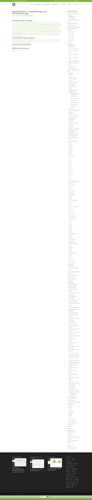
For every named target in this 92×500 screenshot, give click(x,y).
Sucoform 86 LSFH (19, 27)
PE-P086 (49, 25)
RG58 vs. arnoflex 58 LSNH (74, 61)
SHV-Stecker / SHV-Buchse (74, 360)
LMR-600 (70, 148)
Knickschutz (70, 66)
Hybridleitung (68, 469)
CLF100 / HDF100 (72, 233)
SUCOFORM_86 (72, 195)
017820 (70, 407)
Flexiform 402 (15, 28)
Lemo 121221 (71, 34)
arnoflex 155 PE (73, 96)
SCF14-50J (52, 33)
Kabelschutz (70, 446)
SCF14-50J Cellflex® (73, 200)
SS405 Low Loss (72, 239)
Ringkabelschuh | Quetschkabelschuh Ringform (72, 432)
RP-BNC (16, 40)
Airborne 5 (71, 74)
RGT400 (70, 417)
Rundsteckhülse (71, 435)
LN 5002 (70, 231)
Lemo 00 (14, 50)
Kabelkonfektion (30, 15)
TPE (68, 444)
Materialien (70, 273)
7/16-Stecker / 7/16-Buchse (74, 292)
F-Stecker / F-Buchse (72, 25)
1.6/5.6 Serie (68, 459)
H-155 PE (38, 30)
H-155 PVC (49, 30)
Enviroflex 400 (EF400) (73, 243)
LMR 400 (26, 34)
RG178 (13, 22)
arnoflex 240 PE (73, 100)
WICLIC (30, 43)
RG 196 (70, 187)
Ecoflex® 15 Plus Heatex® (74, 116)
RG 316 (70, 222)
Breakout (69, 15)
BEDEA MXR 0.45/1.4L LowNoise (40, 25)
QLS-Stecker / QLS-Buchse (74, 355)
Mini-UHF (18, 41)
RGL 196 (70, 224)
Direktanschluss (42, 41)
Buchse (70, 305)
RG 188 (70, 204)
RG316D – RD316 (47, 24)
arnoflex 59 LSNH (74, 104)
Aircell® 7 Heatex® (73, 82)
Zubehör (63, 4)
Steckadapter (70, 281)
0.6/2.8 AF (71, 210)
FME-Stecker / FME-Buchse (74, 318)
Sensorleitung (76, 479)
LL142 (13, 30)
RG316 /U (33, 24)
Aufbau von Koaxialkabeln (73, 13)
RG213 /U (57, 33)
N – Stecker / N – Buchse (74, 353)
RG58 (27, 28)
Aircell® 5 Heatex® (73, 78)
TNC (20, 40)
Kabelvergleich (71, 43)
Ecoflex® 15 (71, 112)
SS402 (24, 28)
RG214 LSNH (20, 34)
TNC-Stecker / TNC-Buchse (74, 391)
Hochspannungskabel (70, 467)
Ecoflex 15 (14, 36)
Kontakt (75, 4)
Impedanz (70, 428)
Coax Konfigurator (69, 463)
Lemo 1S (23, 50)
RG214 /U (14, 34)
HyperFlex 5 (54, 30)
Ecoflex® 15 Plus (72, 114)
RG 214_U (70, 169)
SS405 (31, 27)
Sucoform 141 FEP (50, 27)
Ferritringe (70, 426)
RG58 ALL (35, 28)
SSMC (48, 40)
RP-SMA (32, 40)
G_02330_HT (71, 413)
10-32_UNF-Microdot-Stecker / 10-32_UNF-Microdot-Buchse (73, 286)
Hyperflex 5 (71, 127)
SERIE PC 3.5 (19, 43)
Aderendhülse (71, 266)
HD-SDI (75, 465)
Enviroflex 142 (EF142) (73, 123)
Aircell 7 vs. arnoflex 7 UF (74, 48)
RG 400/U (70, 249)
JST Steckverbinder (72, 323)
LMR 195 (22, 31)
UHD (73, 485)
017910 (70, 409)
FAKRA (22, 41)
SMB (36, 40)
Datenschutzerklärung (72, 23)
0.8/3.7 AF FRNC (72, 214)
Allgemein (73, 459)
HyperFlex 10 (43, 34)
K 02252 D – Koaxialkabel (74, 128)
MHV (13, 46)
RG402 (20, 28)
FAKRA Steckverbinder (73, 312)
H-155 (70, 257)
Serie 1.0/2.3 (26, 41)
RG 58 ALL (71, 251)
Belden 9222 (71, 411)
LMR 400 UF (31, 34)
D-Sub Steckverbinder (73, 307)
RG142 (57, 28)
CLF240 (17, 31)
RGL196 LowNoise (25, 22)
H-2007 (47, 33)
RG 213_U (70, 167)
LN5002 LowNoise (29, 25)
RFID (77, 477)
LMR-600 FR (71, 150)
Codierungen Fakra (72, 68)
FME (67, 465)
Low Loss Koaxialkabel (72, 448)
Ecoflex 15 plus (21, 36)
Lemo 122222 (71, 36)
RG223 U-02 (22, 30)
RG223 (17, 30)
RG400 (33, 30)
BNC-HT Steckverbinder (73, 301)
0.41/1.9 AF (71, 208)
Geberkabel (71, 465)
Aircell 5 (15, 33)
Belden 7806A (71, 84)
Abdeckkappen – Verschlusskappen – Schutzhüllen (73, 296)
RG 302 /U (71, 220)
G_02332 (70, 415)
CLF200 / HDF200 (72, 86)
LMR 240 (42, 31)
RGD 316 (70, 228)
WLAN (72, 487)
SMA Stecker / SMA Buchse (74, 362)
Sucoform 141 (42, 27)
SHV (16, 46)
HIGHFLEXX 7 (42, 33)
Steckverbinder (55, 4)
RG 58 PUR (71, 247)
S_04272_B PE (31, 33)
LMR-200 (70, 255)
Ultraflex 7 (71, 183)
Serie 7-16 (68, 481)
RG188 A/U (23, 24)
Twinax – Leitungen (72, 421)
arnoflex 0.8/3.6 (73, 94)
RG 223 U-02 (71, 173)
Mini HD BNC (68, 477)
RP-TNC (23, 40)
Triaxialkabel (68, 485)
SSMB (44, 40)
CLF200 (13, 31)
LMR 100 (22, 25)
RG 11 (70, 158)
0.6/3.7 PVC (71, 212)
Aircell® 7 (71, 80)
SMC (39, 40)
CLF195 (59, 30)
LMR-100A (71, 230)
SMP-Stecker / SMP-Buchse (74, 402)
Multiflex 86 (54, 25)
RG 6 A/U (70, 177)
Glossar (69, 4)
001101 (70, 405)
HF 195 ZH (33, 31)
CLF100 (13, 25)
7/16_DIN (36, 41)
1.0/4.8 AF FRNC (72, 216)
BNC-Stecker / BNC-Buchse (74, 303)
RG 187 (70, 164)
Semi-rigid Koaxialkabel (73, 181)
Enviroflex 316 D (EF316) (73, 206)
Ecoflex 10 (49, 34)
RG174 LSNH (17, 24)
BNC (13, 40)
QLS (27, 43)
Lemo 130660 (71, 38)
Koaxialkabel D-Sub (50, 41)
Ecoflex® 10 (71, 108)
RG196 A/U (18, 22)
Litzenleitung (68, 473)
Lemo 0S (18, 50)
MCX (51, 40)
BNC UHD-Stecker (72, 299)
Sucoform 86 (53, 22)
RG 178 (70, 189)
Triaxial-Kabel (46, 4)
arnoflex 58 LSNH (74, 102)
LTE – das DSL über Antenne (73, 271)
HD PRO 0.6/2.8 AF (72, 218)
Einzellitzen (76, 463)
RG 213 (70, 166)
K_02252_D (26, 27)
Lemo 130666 (71, 40)
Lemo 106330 (71, 32)
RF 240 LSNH (53, 31)
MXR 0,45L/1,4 (71, 156)
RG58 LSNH (40, 28)
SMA (29, 40)
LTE (72, 473)
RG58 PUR (46, 28)
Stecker (70, 381)
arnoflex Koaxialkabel (73, 93)
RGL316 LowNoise (39, 24)
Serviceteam (16, 15)
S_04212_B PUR (25, 33)
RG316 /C (28, 24)
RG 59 (70, 42)
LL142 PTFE (71, 261)
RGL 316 (70, 226)
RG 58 (70, 245)
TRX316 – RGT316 (72, 419)
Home (32, 4)
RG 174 (70, 121)
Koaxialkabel (37, 4)
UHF (75, 485)
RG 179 (70, 162)
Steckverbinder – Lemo (73, 389)
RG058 (30, 28)
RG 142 (70, 160)
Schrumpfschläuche (72, 279)
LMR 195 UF (27, 31)
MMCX (54, 40)
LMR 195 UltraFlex (72, 253)
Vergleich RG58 (72, 185)
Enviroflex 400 (28, 30)
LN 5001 (70, 152)
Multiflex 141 (36, 27)
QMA (24, 43)
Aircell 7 (37, 33)
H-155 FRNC (43, 30)
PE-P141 (56, 27)
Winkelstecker (71, 400)
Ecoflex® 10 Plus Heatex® (74, 110)
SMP (41, 40)
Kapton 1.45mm (38, 22)
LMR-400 (70, 146)
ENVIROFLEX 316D (56, 24)
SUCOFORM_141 (72, 241)
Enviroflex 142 (52, 28)
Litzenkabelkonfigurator (73, 267)
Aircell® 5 (71, 76)
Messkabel (68, 475)
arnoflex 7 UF (73, 106)
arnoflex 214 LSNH (74, 98)
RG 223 (70, 171)
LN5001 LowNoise (46, 22)
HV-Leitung (70, 30)
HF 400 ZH (37, 34)
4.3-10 (31, 41)
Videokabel (68, 487)
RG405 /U (32, 22)
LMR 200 (38, 31)
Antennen (68, 461)
